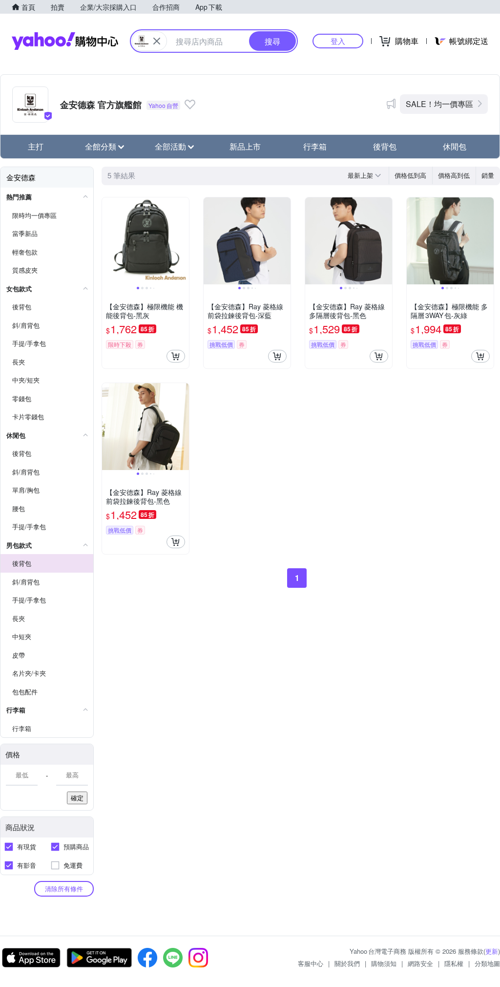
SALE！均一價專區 (439, 103)
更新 (491, 951)
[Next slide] (182, 241)
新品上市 (245, 146)
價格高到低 (454, 175)
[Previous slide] (108, 241)
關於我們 (347, 963)
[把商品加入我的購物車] (176, 356)
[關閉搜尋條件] (157, 41)
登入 (338, 41)
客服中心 (310, 963)
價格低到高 (410, 175)
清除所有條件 (64, 888)
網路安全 (420, 963)
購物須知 (383, 963)
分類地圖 (487, 963)
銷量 (487, 175)
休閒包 (454, 146)
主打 (35, 146)
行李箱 (315, 146)
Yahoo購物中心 (65, 41)
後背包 (384, 146)
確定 (77, 797)
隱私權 (453, 963)
